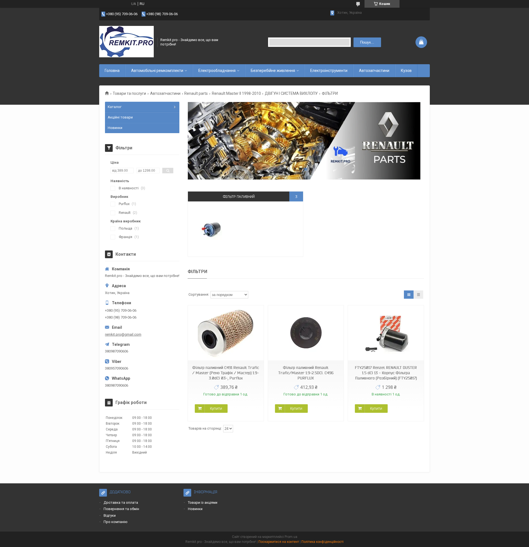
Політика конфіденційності (322, 542)
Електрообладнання (217, 70)
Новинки (115, 128)
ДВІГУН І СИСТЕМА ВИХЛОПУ (291, 93)
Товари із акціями (202, 502)
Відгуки (110, 515)
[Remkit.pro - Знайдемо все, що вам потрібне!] (126, 42)
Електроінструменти (328, 70)
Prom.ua (291, 537)
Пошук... (367, 42)
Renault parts (196, 93)
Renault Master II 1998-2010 (236, 93)
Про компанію (116, 522)
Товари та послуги (129, 93)
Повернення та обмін (121, 509)
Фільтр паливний (239, 197)
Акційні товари (120, 117)
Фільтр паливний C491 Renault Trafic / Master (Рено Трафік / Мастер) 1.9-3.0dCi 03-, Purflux (225, 372)
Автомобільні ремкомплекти (157, 70)
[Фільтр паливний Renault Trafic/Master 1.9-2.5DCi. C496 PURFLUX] (306, 333)
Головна (112, 70)
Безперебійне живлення (273, 70)
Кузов (406, 70)
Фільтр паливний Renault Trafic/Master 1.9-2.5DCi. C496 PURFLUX (305, 372)
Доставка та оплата (121, 502)
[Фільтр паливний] (211, 229)
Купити (216, 408)
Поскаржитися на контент (278, 542)
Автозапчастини (374, 70)
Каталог (115, 107)
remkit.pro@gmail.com (123, 334)
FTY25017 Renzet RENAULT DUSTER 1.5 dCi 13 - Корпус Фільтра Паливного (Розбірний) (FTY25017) (386, 372)
